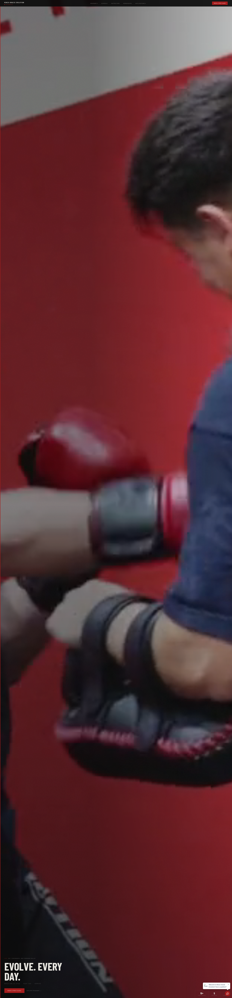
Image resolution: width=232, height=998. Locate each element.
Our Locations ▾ (140, 3)
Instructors (115, 3)
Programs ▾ (94, 3)
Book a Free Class (220, 3)
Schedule (104, 3)
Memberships (127, 3)
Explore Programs (33, 990)
